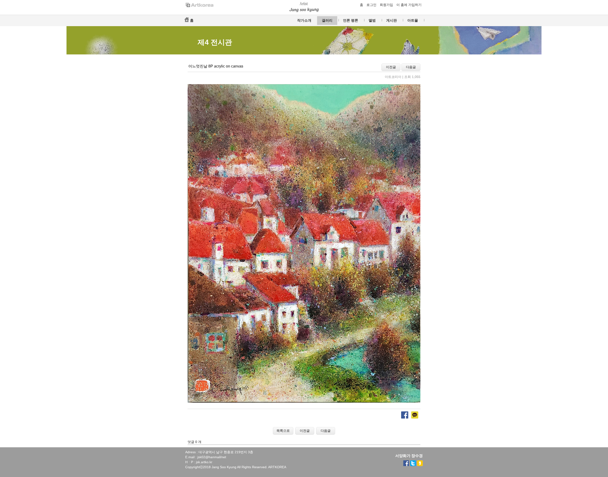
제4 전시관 (215, 42)
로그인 (371, 5)
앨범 (372, 20)
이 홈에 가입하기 (409, 5)
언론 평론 (350, 20)
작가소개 (304, 20)
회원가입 (386, 5)
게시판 (391, 20)
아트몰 (412, 20)
